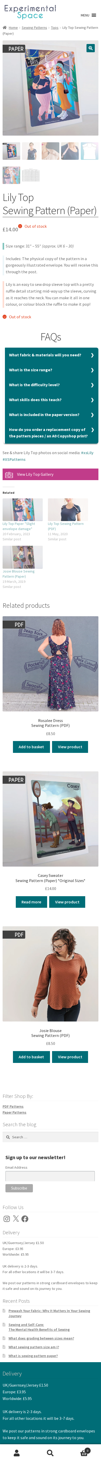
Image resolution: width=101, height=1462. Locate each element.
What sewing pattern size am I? (34, 1347)
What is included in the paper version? (44, 414)
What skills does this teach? (35, 399)
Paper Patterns (14, 1112)
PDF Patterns (13, 1106)
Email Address (16, 1167)
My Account (17, 1453)
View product (70, 746)
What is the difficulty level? (34, 384)
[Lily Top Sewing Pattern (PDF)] (68, 509)
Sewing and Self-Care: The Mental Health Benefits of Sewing (39, 1327)
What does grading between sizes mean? (41, 1338)
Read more (31, 901)
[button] (85, 15)
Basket (77, 1448)
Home (13, 27)
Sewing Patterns (34, 27)
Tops (55, 27)
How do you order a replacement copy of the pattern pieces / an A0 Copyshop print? (48, 433)
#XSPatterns (14, 459)
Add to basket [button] (31, 746)
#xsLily (87, 452)
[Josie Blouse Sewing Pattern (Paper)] (23, 557)
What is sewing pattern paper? (33, 1355)
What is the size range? (30, 369)
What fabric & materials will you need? (45, 354)
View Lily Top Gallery (35, 474)
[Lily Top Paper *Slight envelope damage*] (23, 509)
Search (50, 1453)
